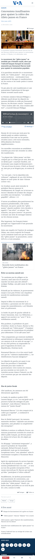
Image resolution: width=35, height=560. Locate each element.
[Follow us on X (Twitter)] (11, 545)
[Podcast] (28, 545)
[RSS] (24, 545)
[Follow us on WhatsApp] (3, 545)
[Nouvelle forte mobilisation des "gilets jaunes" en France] (17, 252)
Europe (3, 8)
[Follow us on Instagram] (20, 545)
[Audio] (14, 557)
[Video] (22, 557)
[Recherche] (30, 557)
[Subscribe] (3, 549)
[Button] (30, 28)
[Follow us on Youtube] (15, 545)
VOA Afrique (9, 117)
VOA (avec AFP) (6, 21)
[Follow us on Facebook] (7, 545)
